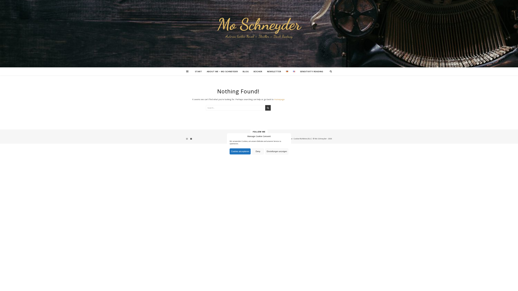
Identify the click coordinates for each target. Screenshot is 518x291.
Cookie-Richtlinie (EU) (302, 138)
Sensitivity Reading (311, 71)
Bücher (258, 71)
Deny (258, 151)
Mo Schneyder (259, 24)
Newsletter (274, 71)
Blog (246, 71)
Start (198, 71)
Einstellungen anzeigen (277, 151)
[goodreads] (191, 139)
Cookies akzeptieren (240, 151)
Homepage (279, 99)
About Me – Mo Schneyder (222, 71)
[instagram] (187, 139)
